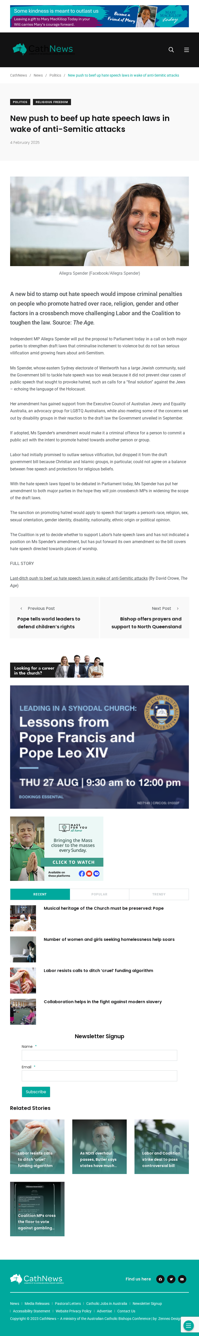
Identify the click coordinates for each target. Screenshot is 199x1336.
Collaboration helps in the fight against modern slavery (103, 1001)
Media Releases (37, 1303)
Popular (99, 894)
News (14, 1303)
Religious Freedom (52, 102)
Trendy (159, 894)
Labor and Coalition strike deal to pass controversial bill (161, 1159)
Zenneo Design (170, 1319)
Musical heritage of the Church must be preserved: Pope (104, 908)
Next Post (161, 608)
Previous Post (41, 608)
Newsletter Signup (147, 1303)
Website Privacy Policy (73, 1311)
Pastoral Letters (68, 1303)
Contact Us (126, 1311)
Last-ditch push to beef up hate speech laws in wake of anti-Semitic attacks (79, 578)
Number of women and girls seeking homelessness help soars (109, 939)
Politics (20, 102)
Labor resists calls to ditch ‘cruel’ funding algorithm (98, 970)
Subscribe (36, 1092)
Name (29, 1046)
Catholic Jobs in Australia (106, 1303)
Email (28, 1067)
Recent (40, 894)
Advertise (104, 1311)
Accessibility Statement (31, 1311)
